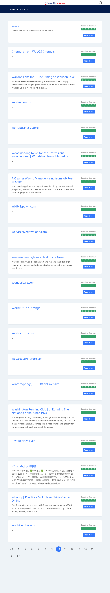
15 (92, 549)
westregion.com (22, 102)
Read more (89, 35)
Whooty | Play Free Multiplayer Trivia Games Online (41, 498)
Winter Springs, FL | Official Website (35, 384)
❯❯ (18, 555)
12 (72, 549)
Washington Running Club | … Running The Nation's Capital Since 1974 (40, 411)
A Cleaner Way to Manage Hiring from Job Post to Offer (42, 180)
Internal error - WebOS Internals (33, 51)
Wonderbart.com (23, 282)
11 (65, 549)
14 (85, 549)
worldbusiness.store (25, 128)
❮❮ (11, 549)
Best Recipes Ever (23, 441)
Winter (16, 26)
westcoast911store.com (27, 359)
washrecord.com (23, 333)
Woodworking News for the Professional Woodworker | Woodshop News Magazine (40, 154)
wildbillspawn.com (24, 206)
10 (58, 549)
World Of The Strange (26, 308)
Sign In (100, 3)
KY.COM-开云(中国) (24, 466)
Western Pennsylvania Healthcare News (38, 257)
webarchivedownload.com (29, 232)
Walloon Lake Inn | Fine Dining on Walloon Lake (43, 77)
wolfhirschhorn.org (24, 525)
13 (79, 549)
